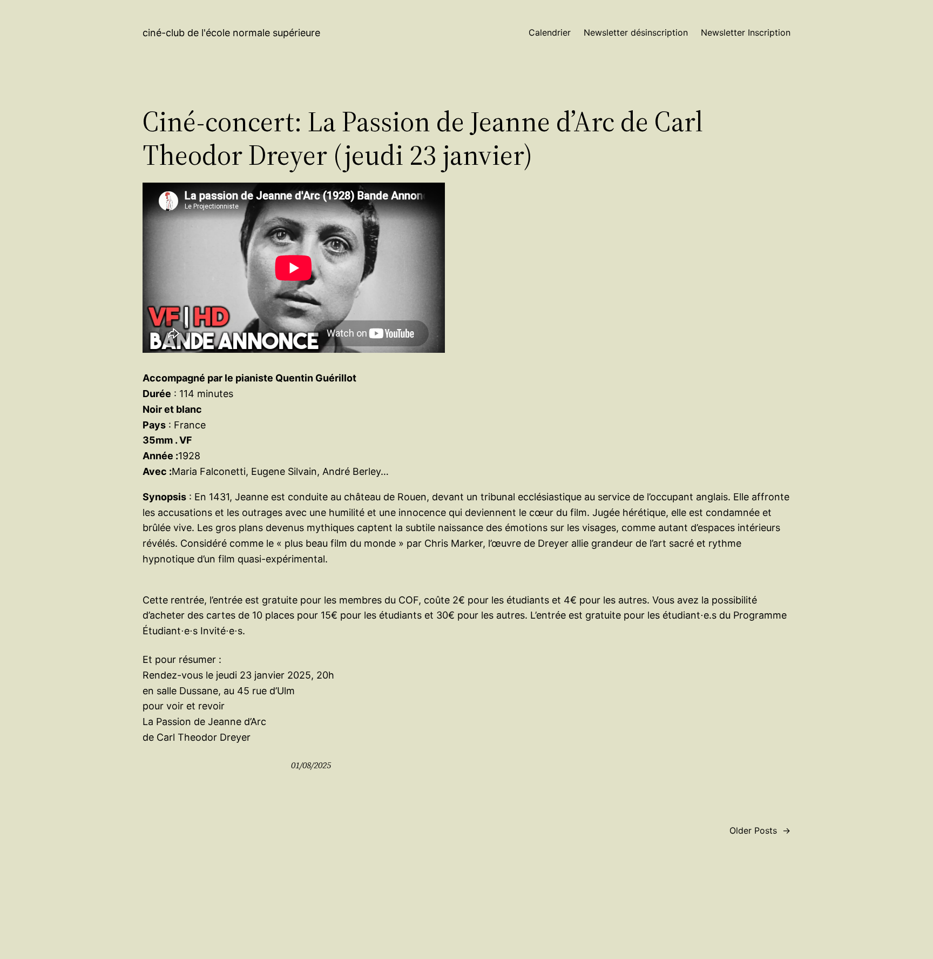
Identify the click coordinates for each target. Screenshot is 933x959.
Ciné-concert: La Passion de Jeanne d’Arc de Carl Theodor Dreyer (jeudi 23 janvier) (423, 138)
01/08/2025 (311, 765)
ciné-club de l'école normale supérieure (231, 32)
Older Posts (759, 830)
